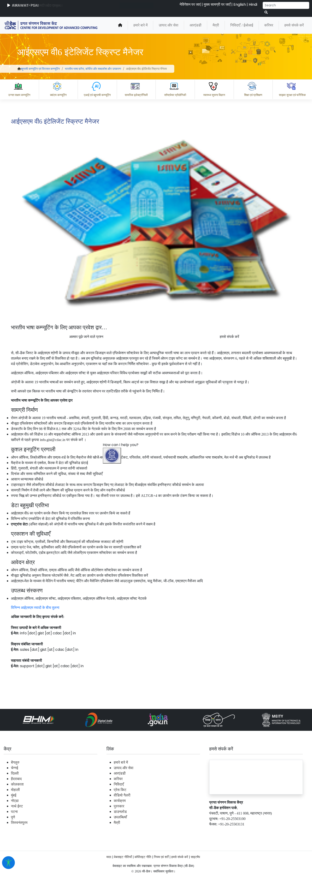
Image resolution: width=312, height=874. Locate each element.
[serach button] (266, 12)
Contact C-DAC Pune (283, 831)
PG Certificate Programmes (171, 831)
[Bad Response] (154, 812)
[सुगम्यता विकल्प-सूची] (8, 862)
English (239, 4)
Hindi (253, 4)
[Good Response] (136, 812)
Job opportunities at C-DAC (230, 831)
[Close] (131, 572)
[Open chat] (112, 456)
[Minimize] (112, 572)
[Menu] (112, 553)
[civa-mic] (203, 856)
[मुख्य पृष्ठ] (120, 25)
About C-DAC (124, 831)
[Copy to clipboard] (117, 812)
